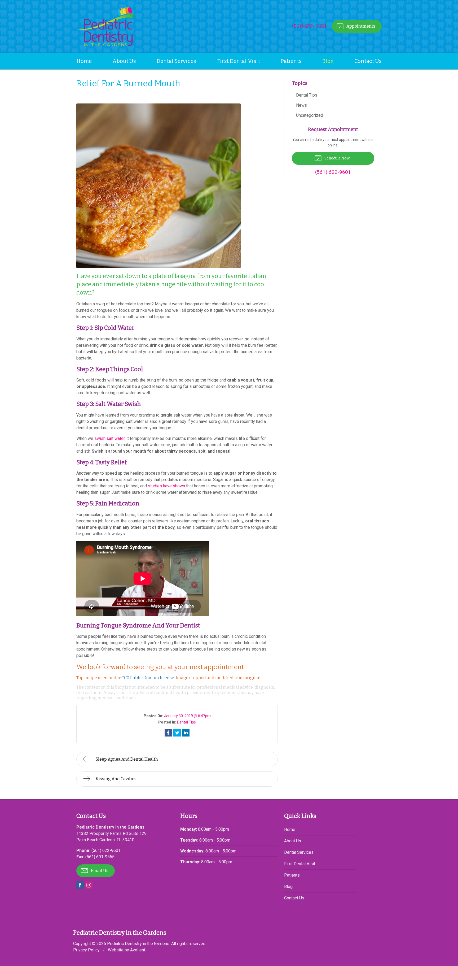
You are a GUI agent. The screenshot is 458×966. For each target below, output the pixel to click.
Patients (291, 61)
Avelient (137, 949)
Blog (328, 61)
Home (84, 61)
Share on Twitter (177, 733)
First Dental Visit (238, 61)
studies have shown (166, 485)
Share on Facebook (168, 733)
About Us (124, 61)
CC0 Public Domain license (147, 677)
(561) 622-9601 (309, 26)
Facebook (80, 885)
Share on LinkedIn (186, 733)
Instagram (89, 885)
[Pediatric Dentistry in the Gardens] (105, 26)
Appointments (360, 26)
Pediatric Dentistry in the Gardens (138, 943)
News (301, 105)
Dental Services (176, 61)
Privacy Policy (86, 949)
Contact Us (368, 61)
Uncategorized (309, 115)
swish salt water (109, 438)
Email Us (99, 870)
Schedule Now (337, 158)
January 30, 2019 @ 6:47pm (187, 716)
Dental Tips (186, 722)
